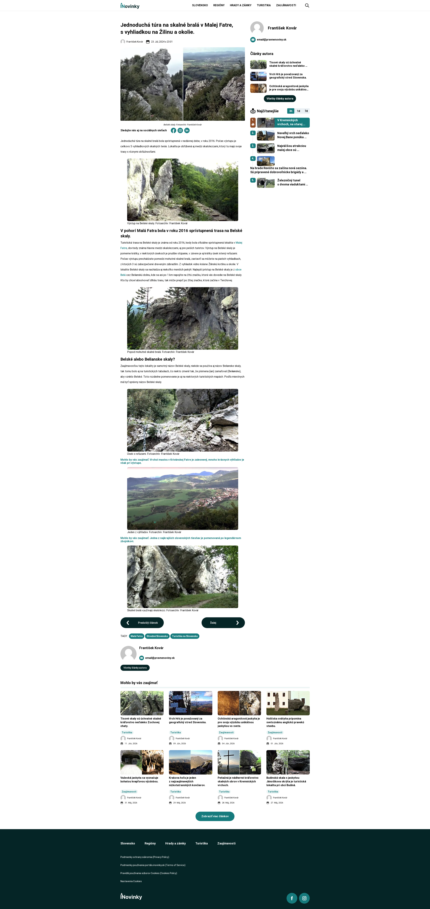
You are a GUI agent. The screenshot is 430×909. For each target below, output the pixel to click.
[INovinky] (129, 5)
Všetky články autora (135, 667)
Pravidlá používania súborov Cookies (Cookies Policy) (148, 873)
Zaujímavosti (226, 843)
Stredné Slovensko (157, 636)
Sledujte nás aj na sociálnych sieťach (143, 130)
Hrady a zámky (175, 843)
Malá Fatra (137, 636)
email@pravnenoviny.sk (160, 658)
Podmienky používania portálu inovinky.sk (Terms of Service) (152, 865)
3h (290, 111)
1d (298, 111)
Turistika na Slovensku (185, 636)
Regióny (150, 843)
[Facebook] (173, 130)
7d (306, 111)
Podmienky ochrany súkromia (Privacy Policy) (144, 857)
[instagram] (180, 130)
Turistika (201, 843)
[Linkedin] (187, 130)
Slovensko (127, 843)
